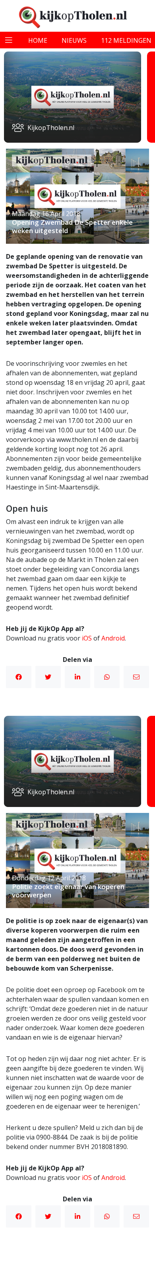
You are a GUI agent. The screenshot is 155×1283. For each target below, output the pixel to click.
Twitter (48, 677)
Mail (136, 677)
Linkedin (77, 677)
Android (113, 638)
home (37, 40)
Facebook (18, 677)
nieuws (74, 40)
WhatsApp (107, 677)
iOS (87, 638)
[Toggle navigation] (8, 40)
